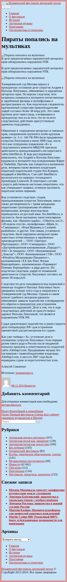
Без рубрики (17, 447)
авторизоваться (11, 404)
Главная (14, 13)
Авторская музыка (20, 23)
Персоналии (17, 471)
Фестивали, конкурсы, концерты (29, 474)
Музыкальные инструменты (27, 461)
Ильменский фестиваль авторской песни (27, 568)
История (14, 20)
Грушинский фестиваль (24, 451)
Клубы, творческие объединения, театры (35, 454)
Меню (6, 6)
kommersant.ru (24, 372)
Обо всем (15, 467)
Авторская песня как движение (29, 440)
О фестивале (17, 16)
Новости (30, 385)
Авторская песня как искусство (29, 444)
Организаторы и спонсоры (26, 30)
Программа (16, 26)
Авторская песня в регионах (27, 437)
